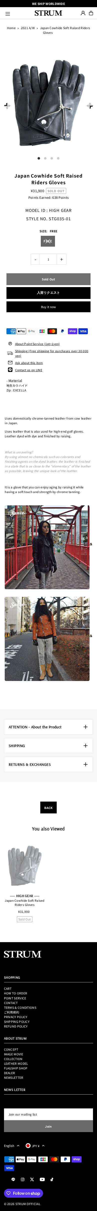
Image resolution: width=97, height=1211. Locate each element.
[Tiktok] (51, 1179)
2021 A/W (28, 28)
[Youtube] (42, 1179)
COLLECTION (13, 1059)
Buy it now (48, 307)
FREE (48, 241)
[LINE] (13, 1179)
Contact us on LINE (28, 370)
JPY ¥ (36, 1146)
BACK (48, 808)
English (9, 1145)
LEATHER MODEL (16, 1063)
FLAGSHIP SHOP (16, 1068)
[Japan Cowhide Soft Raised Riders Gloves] (25, 865)
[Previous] (7, 105)
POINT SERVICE (15, 998)
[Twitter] (32, 1179)
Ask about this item (29, 363)
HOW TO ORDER (15, 993)
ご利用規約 (11, 1012)
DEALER (9, 1073)
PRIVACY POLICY (15, 1017)
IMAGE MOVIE (13, 1054)
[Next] (90, 105)
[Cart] (91, 13)
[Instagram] (22, 1179)
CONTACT (11, 1003)
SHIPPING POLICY (16, 1021)
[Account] (83, 13)
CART (8, 988)
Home (11, 28)
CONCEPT (11, 1049)
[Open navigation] (18, 13)
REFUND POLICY (16, 1026)
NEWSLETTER (13, 1077)
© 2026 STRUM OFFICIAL (22, 1204)
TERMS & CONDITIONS (20, 1007)
